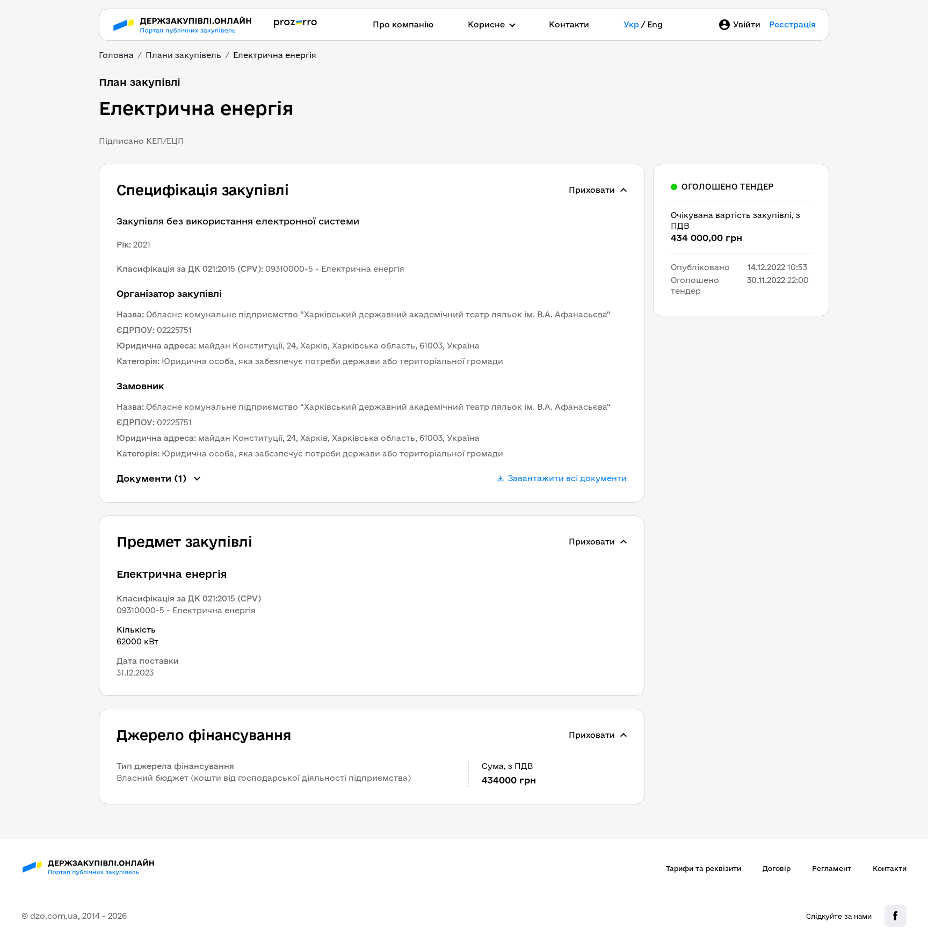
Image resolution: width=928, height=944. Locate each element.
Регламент (831, 868)
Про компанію (403, 24)
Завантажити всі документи (567, 478)
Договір (777, 868)
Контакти (569, 24)
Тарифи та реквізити (703, 868)
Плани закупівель (183, 55)
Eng (655, 24)
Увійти (746, 24)
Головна (116, 55)
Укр (631, 24)
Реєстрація (792, 24)
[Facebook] (896, 916)
